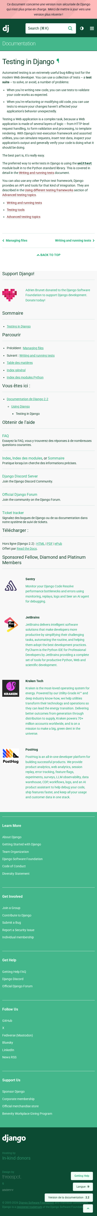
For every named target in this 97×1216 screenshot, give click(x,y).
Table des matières (20, 363)
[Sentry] (10, 592)
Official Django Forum (19, 494)
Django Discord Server (20, 476)
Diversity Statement (16, 873)
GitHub (7, 1020)
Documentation (18, 43)
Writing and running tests (24, 203)
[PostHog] (10, 763)
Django (6, 28)
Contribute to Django (16, 915)
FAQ (5, 436)
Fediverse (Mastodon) (17, 1035)
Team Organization (15, 852)
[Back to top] (88, 1208)
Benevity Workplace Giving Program (27, 1113)
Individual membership (18, 937)
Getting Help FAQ (14, 972)
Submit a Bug (11, 922)
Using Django (20, 406)
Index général (16, 370)
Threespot (12, 1177)
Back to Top (50, 255)
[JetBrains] (10, 632)
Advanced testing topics (23, 217)
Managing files (16, 240)
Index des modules (27, 458)
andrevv (12, 1190)
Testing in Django (19, 326)
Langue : (82, 1186)
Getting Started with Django (21, 844)
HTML (40, 543)
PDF (50, 543)
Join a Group (11, 908)
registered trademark (29, 1207)
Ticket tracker (13, 513)
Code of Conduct (14, 866)
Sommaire (56, 458)
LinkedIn (8, 1050)
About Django (11, 837)
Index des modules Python (25, 377)
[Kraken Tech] (10, 695)
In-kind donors (16, 1158)
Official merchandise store (20, 1106)
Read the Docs (27, 548)
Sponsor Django (13, 1091)
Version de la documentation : (68, 1197)
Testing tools (16, 210)
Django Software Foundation (22, 859)
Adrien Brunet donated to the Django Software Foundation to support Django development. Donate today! (57, 295)
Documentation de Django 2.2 (27, 399)
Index (6, 458)
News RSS (9, 1057)
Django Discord (12, 979)
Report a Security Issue (18, 930)
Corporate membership (18, 1099)
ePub (58, 543)
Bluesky (7, 1042)
